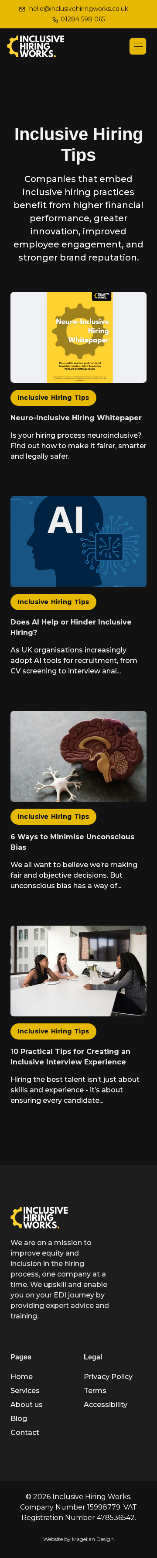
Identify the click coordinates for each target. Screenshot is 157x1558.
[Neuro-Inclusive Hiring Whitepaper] (78, 380)
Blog (18, 1418)
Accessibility (105, 1404)
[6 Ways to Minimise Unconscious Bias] (78, 804)
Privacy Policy (108, 1377)
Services (25, 1390)
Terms (95, 1390)
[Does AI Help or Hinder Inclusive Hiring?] (78, 589)
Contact (24, 1432)
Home (21, 1377)
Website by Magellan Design (78, 1539)
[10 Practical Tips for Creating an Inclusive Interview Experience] (78, 1019)
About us (26, 1404)
